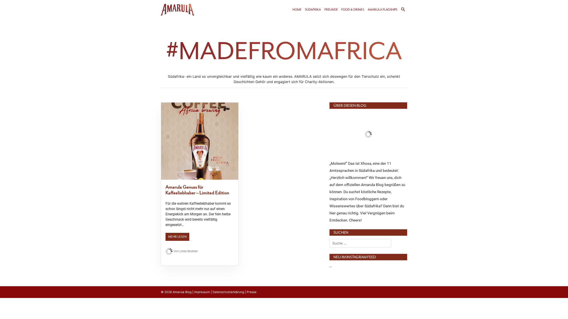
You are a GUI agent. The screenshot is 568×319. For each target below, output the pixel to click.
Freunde (331, 10)
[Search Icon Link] (403, 10)
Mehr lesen (177, 237)
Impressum (202, 292)
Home (296, 10)
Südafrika (313, 10)
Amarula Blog (182, 292)
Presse (251, 292)
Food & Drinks (352, 10)
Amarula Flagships (382, 10)
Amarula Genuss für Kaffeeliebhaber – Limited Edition (197, 190)
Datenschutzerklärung (228, 292)
